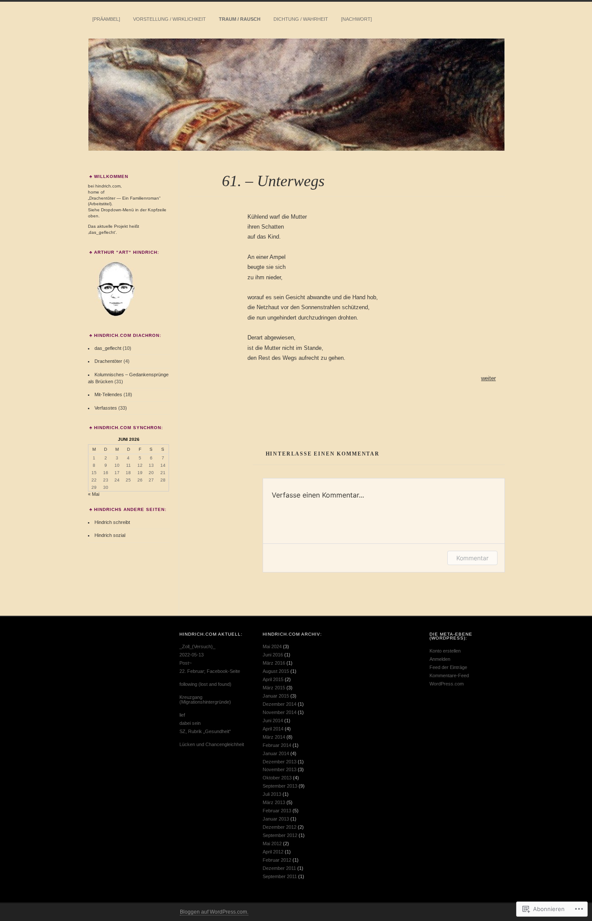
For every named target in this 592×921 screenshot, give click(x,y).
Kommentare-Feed (449, 675)
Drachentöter (108, 361)
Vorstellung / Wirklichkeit (169, 19)
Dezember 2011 (279, 868)
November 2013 (279, 769)
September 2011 (280, 876)
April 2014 (273, 728)
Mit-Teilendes (108, 394)
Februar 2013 (277, 810)
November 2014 (279, 712)
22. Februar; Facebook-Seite (209, 671)
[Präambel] (106, 19)
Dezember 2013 (279, 761)
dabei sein (190, 723)
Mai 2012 (272, 843)
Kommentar (472, 558)
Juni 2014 (273, 720)
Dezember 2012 (279, 827)
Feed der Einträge (448, 667)
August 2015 (276, 671)
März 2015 (274, 687)
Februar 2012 (277, 860)
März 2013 (274, 802)
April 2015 (273, 679)
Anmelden (439, 659)
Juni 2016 (273, 654)
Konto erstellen (445, 650)
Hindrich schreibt (112, 522)
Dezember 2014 (279, 704)
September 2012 (280, 835)
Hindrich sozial (109, 535)
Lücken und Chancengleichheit (211, 744)
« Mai (93, 494)
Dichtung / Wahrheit (300, 19)
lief (182, 714)
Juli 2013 (272, 794)
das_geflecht (107, 348)
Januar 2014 (276, 753)
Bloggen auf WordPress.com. (214, 912)
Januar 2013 (276, 818)
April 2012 (273, 851)
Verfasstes (105, 407)
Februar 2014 (277, 745)
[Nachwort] (356, 19)
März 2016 (274, 663)
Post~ (185, 663)
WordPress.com (446, 683)
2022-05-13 (191, 654)
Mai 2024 (272, 646)
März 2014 (274, 737)
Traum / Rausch (239, 19)
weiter (488, 378)
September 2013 (280, 786)
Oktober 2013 (277, 777)
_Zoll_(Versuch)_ (197, 646)
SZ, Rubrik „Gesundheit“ (205, 731)
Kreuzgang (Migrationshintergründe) (205, 699)
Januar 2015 (276, 695)
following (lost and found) (205, 684)
